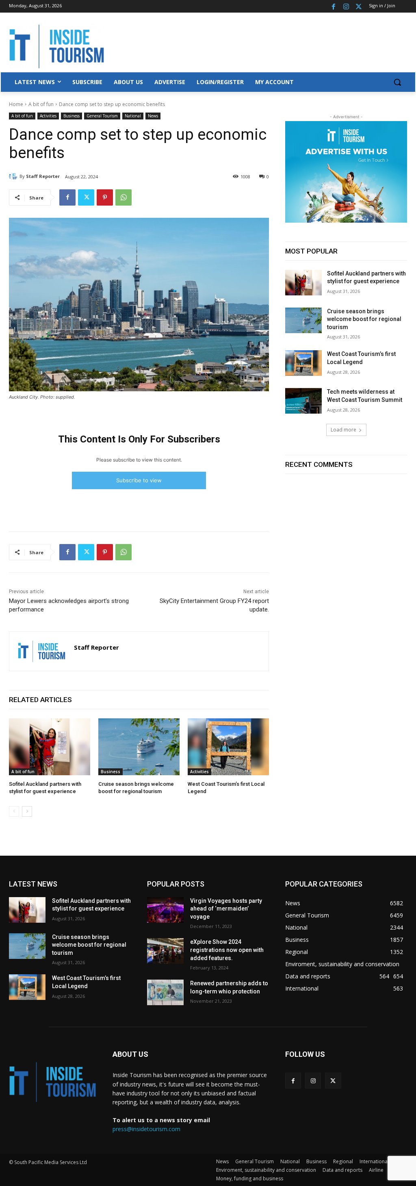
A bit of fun (41, 104)
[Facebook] (333, 6)
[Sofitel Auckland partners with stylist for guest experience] (49, 746)
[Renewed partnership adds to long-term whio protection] (165, 992)
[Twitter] (358, 6)
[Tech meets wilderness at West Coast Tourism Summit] (303, 401)
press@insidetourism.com (146, 1129)
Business (71, 116)
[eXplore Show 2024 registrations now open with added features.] (165, 951)
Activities (48, 116)
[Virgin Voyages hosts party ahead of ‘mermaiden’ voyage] (165, 910)
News (153, 116)
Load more (343, 429)
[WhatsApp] (123, 197)
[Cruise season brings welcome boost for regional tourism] (139, 746)
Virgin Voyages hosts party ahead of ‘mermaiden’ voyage (226, 909)
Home (16, 104)
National (133, 116)
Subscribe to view (139, 480)
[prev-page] (14, 811)
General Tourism (102, 116)
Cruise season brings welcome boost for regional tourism (364, 319)
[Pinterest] (105, 197)
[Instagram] (346, 6)
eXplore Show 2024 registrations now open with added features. (227, 950)
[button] (397, 82)
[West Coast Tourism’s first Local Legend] (228, 746)
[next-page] (27, 811)
